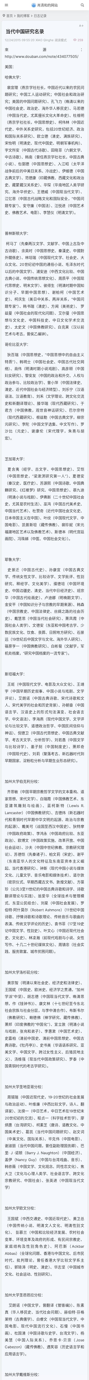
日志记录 (40, 16)
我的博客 (23, 16)
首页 (9, 16)
